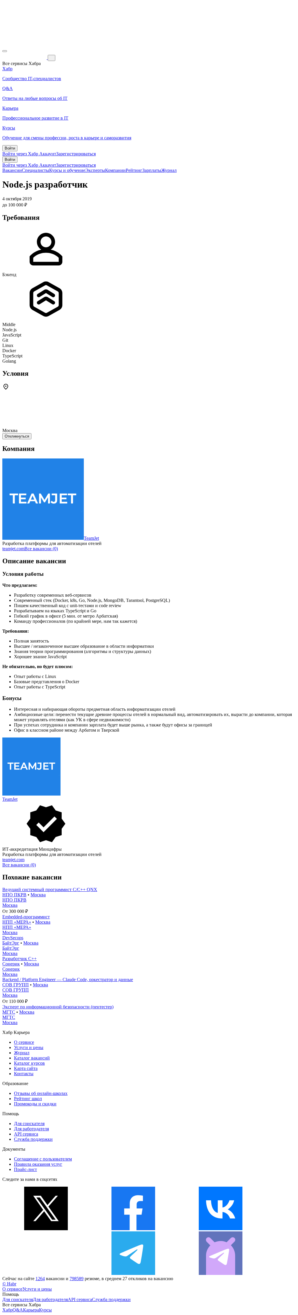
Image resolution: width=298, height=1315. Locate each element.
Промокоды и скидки (35, 1103)
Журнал (169, 170)
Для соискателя (29, 1123)
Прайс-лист (25, 1169)
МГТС (8, 1012)
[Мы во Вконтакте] (220, 1228)
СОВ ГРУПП (15, 984)
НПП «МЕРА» (16, 922)
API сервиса (26, 1133)
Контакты (23, 1073)
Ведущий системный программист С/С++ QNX (49, 889)
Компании (115, 170)
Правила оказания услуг (38, 1164)
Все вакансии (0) (41, 548)
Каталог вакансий (32, 1057)
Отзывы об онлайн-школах (41, 1093)
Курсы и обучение (67, 170)
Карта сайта (26, 1068)
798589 (77, 1278)
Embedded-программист (26, 916)
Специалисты (35, 170)
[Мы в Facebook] (133, 1228)
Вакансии (12, 170)
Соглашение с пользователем (43, 1158)
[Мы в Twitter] (46, 1228)
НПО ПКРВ (14, 894)
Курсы (45, 1309)
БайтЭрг (10, 942)
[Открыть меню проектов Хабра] (4, 51)
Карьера (31, 1309)
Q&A (18, 1309)
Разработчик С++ (19, 958)
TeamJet (91, 538)
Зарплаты (151, 170)
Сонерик (11, 963)
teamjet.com (13, 548)
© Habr (9, 1283)
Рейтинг (134, 170)
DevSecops (12, 937)
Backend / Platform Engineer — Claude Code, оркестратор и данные (67, 979)
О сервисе (24, 1042)
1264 (40, 1278)
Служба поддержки (33, 1139)
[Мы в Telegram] (133, 1273)
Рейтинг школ (28, 1098)
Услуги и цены (28, 1047)
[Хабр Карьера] (25, 57)
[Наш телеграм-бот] (220, 1273)
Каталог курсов (29, 1063)
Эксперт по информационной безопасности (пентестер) (57, 1006)
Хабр (7, 1309)
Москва (38, 894)
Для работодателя (31, 1128)
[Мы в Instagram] (46, 1273)
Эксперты (95, 170)
